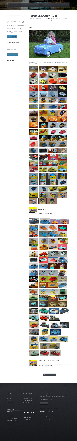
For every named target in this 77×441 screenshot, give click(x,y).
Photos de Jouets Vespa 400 (28, 395)
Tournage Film (9, 402)
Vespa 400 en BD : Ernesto (28, 404)
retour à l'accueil (50, 374)
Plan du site (25, 423)
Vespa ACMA (46, 413)
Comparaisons (9, 413)
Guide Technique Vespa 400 (28, 414)
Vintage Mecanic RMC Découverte (29, 393)
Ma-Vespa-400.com (16, 5)
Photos (47, 4)
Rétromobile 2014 (10, 398)
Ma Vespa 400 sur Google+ (11, 50)
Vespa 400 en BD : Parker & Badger (29, 402)
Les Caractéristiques (27, 417)
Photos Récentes (10, 393)
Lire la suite (13, 36)
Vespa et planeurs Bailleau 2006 (12, 420)
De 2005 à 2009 (9, 407)
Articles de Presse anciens (27, 400)
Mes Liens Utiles (26, 421)
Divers (52, 4)
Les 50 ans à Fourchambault (12, 418)
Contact (65, 4)
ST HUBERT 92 (42, 209)
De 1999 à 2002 (9, 411)
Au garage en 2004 (10, 409)
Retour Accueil (13, 54)
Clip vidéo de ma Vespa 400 (28, 407)
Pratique (58, 4)
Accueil (41, 4)
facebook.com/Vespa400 (48, 411)
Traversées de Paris (10, 416)
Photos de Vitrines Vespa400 (28, 398)
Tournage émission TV (11, 395)
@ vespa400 (46, 416)
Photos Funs (9, 400)
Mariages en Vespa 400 (11, 404)
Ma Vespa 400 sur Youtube (11, 49)
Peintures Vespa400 (26, 419)
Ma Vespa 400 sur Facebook (12, 48)
